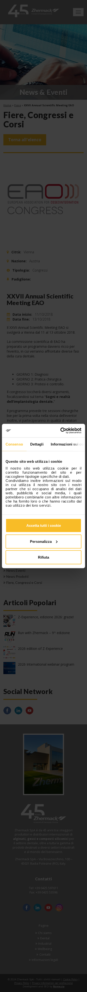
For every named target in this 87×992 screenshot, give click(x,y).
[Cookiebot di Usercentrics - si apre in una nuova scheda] (61, 431)
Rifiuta (43, 557)
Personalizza (41, 541)
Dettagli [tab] (37, 444)
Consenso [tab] (14, 444)
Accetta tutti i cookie (43, 525)
